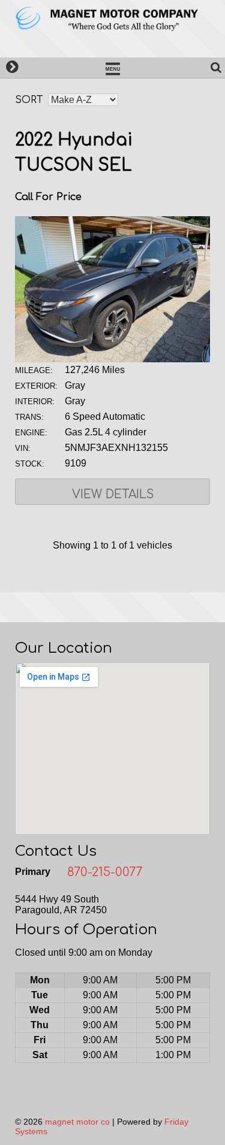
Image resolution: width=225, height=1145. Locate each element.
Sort (29, 100)
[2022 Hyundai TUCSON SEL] (112, 359)
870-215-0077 (104, 872)
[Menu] (112, 67)
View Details (113, 494)
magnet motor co (77, 1121)
